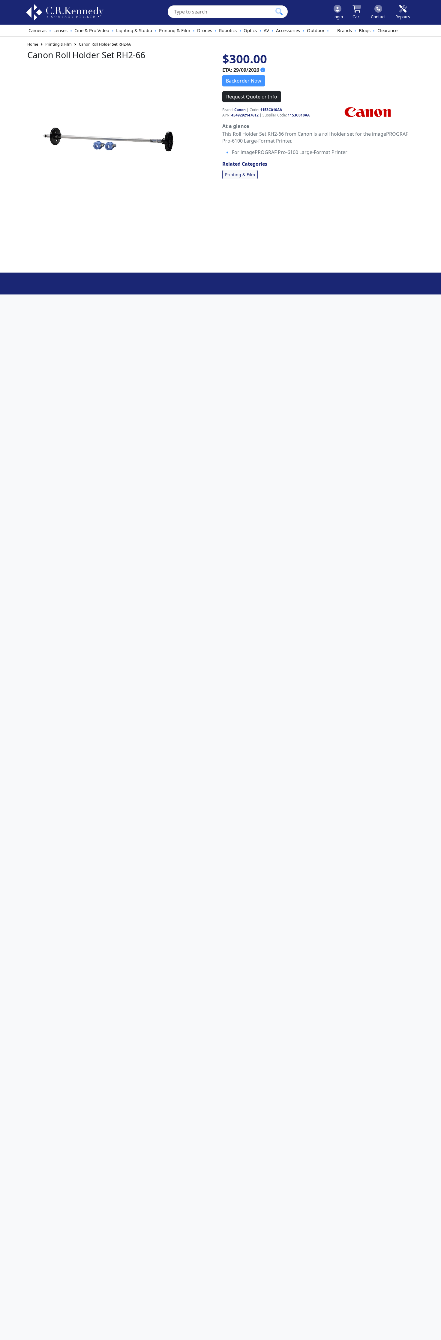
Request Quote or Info (251, 96)
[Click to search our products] (279, 11)
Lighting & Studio (134, 30)
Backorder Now (243, 80)
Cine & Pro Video (91, 30)
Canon (240, 109)
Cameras (37, 30)
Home (32, 44)
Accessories (288, 30)
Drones (204, 30)
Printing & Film (174, 30)
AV (266, 30)
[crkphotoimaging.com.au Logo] (65, 12)
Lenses (60, 30)
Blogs (364, 30)
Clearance (387, 30)
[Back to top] (432, 1331)
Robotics (228, 30)
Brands (344, 30)
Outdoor (316, 30)
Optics (250, 30)
